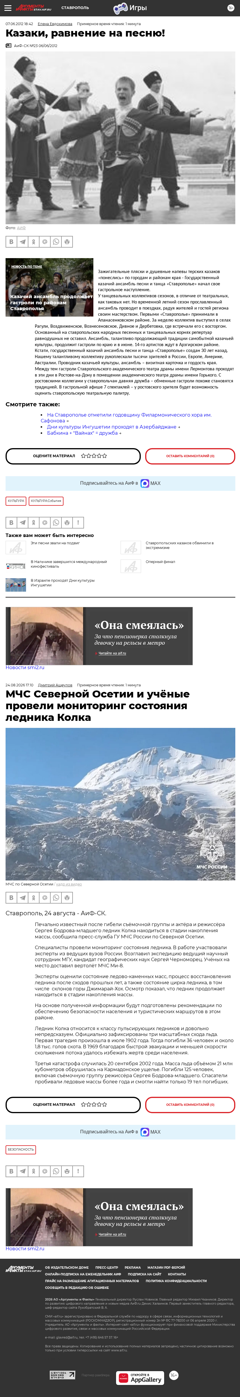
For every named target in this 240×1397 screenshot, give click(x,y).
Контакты (177, 1274)
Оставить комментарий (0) (190, 456)
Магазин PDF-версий (166, 1268)
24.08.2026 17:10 (19, 685)
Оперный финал (160, 562)
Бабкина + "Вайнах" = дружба (82, 433)
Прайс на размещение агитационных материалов (92, 1281)
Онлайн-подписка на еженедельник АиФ (83, 1274)
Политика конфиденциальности (176, 1281)
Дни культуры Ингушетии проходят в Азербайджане (111, 427)
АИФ (21, 228)
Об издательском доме (67, 1268)
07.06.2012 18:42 (19, 24)
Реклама (133, 1268)
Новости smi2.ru (25, 667)
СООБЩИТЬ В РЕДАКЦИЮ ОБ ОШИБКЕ (77, 1288)
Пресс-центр (106, 1268)
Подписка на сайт (144, 1274)
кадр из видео (69, 884)
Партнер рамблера (95, 1375)
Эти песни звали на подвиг (55, 543)
